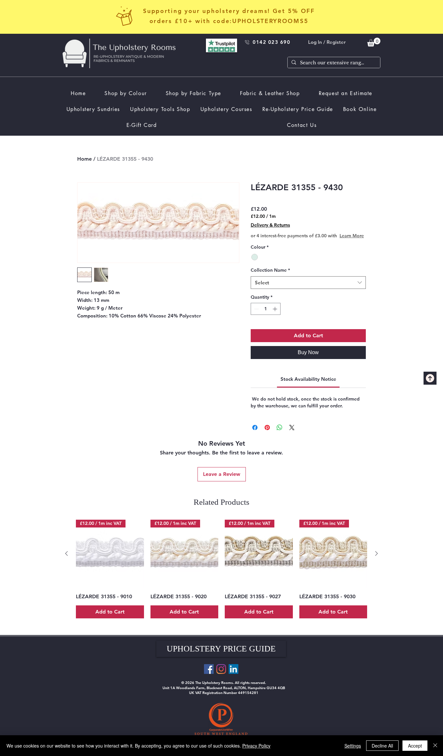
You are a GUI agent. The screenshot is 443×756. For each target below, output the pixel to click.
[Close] (435, 745)
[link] (373, 42)
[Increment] (275, 309)
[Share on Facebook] (255, 427)
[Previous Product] (66, 553)
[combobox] (308, 282)
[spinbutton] (265, 309)
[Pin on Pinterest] (267, 427)
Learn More (352, 236)
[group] (221, 569)
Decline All (382, 745)
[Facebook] (209, 669)
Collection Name (270, 270)
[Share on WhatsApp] (279, 427)
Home (84, 159)
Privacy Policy (256, 745)
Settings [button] (352, 745)
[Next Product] (376, 553)
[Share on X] (292, 427)
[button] (221, 649)
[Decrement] (256, 309)
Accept (415, 745)
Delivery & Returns (270, 225)
